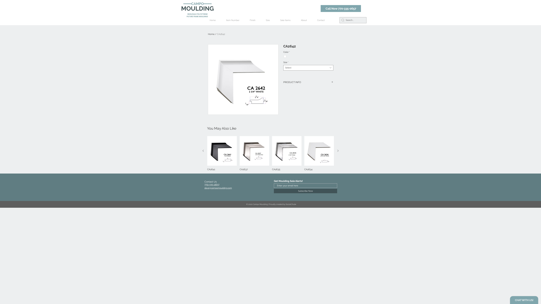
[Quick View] (222, 151)
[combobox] (308, 68)
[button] (233, 20)
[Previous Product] (203, 150)
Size (286, 62)
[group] (270, 153)
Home (211, 34)
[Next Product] (338, 150)
